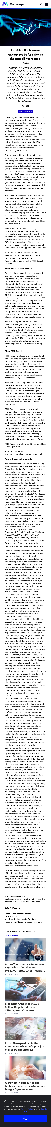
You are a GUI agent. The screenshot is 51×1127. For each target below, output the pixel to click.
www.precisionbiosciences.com (29, 316)
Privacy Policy (27, 1109)
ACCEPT (25, 1118)
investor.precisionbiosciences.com (22, 865)
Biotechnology (25, 112)
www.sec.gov (13, 860)
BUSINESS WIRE (27, 117)
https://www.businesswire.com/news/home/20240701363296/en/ (25, 900)
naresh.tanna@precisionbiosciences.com (23, 921)
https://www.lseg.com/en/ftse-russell (25, 454)
